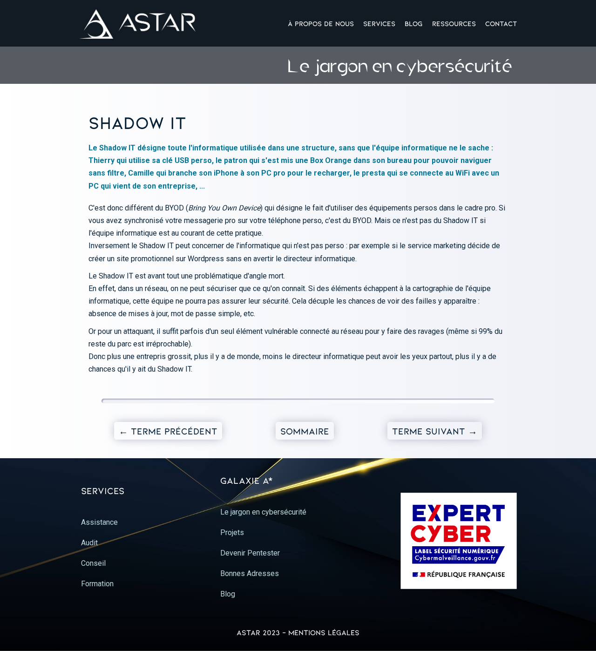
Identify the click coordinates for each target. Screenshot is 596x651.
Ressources (454, 23)
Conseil (93, 563)
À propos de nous (321, 23)
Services (379, 23)
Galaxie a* (246, 480)
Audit (89, 542)
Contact (501, 23)
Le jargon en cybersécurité (263, 512)
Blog (414, 23)
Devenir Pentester (250, 553)
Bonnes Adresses (249, 573)
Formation (97, 583)
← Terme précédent (168, 430)
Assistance (99, 522)
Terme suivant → (434, 430)
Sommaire (304, 430)
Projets (232, 532)
